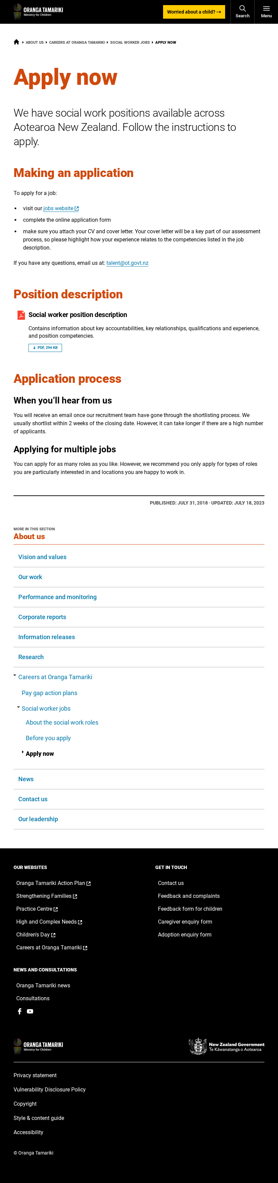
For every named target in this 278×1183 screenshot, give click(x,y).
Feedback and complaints (189, 896)
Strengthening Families (53, 896)
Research (31, 656)
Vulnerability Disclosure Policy (50, 1089)
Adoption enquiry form (185, 934)
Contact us (32, 799)
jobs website (58, 208)
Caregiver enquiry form (185, 922)
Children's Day (43, 934)
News (26, 779)
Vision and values (42, 556)
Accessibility (28, 1132)
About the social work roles (62, 722)
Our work (30, 576)
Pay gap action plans (49, 692)
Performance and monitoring (57, 596)
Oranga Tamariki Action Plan (60, 883)
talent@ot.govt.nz (127, 263)
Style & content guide (39, 1118)
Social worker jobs (130, 42)
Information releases (46, 636)
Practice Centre (44, 909)
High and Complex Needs (56, 922)
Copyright (25, 1104)
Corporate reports (42, 616)
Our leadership (38, 819)
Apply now (40, 753)
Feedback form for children (190, 909)
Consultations (32, 998)
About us (35, 42)
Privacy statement (35, 1075)
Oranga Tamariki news (43, 985)
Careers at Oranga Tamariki (77, 42)
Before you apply (48, 738)
